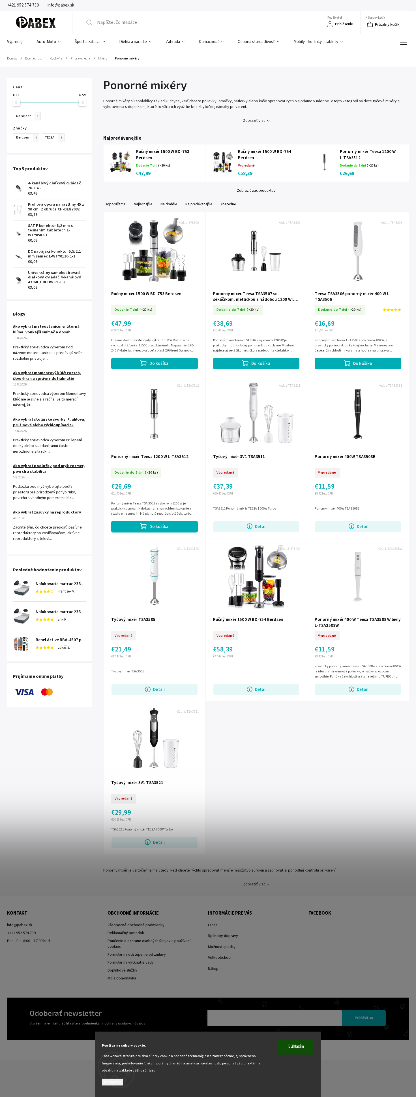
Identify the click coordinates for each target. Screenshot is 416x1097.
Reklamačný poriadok (126, 933)
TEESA (53, 137)
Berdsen (26, 137)
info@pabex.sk (19, 925)
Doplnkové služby (122, 970)
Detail (261, 526)
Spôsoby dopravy (223, 936)
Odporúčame (114, 204)
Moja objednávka (122, 978)
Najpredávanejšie (198, 204)
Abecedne (228, 204)
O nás (212, 925)
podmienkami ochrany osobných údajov (113, 1023)
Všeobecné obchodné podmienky (136, 925)
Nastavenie (112, 1082)
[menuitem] (18, 42)
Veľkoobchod (219, 957)
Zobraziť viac (254, 120)
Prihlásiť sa (364, 1018)
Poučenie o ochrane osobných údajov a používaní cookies (149, 943)
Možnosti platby (221, 947)
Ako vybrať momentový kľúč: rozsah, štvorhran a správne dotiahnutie (47, 376)
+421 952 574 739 (21, 933)
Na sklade (27, 115)
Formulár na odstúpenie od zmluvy (137, 954)
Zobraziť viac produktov (256, 190)
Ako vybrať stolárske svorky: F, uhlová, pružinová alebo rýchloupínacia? (49, 422)
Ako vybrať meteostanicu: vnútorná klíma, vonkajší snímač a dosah (46, 329)
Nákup (213, 969)
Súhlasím (296, 1046)
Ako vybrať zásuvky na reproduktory (47, 512)
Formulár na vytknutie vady (131, 962)
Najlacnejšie (143, 204)
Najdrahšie (168, 204)
